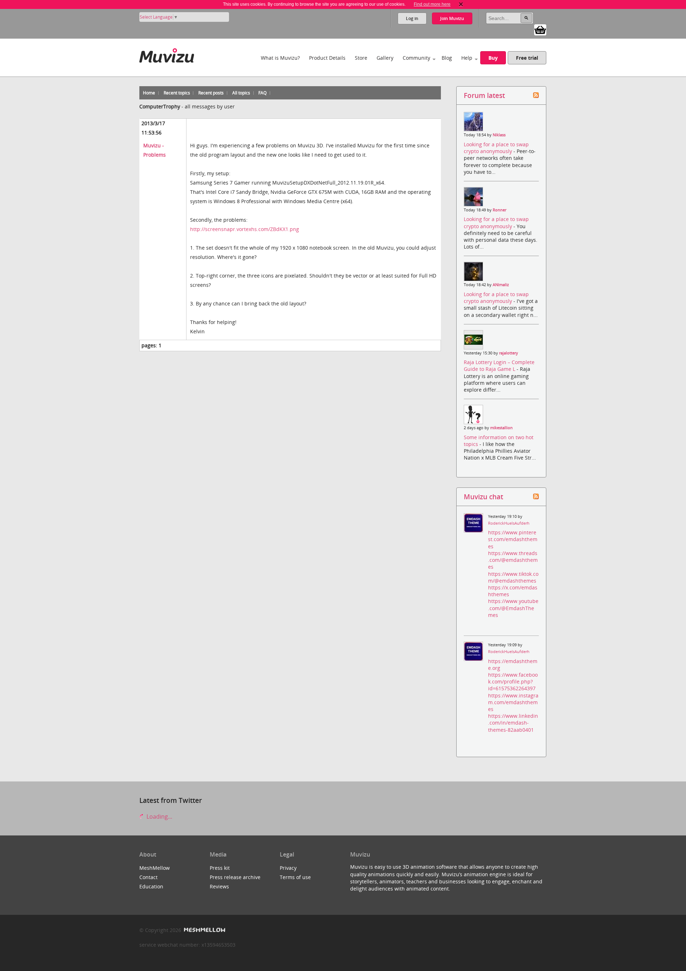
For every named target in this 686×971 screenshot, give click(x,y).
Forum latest (484, 95)
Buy (493, 57)
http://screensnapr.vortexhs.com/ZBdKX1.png (244, 229)
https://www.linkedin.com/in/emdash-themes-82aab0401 (513, 722)
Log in (412, 18)
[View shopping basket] (540, 29)
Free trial (527, 57)
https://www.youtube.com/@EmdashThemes (513, 608)
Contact (148, 877)
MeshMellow (154, 867)
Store (361, 57)
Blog (447, 57)
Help (466, 57)
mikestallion (501, 427)
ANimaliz (501, 284)
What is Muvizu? (280, 57)
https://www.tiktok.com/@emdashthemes (513, 577)
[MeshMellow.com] (204, 930)
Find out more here (432, 4)
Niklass (499, 134)
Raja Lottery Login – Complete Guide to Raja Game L (499, 365)
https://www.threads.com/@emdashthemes (513, 560)
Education (151, 886)
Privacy (288, 867)
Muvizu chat (483, 496)
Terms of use (295, 877)
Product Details (327, 57)
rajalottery (508, 352)
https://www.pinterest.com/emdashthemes (512, 539)
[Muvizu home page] (166, 54)
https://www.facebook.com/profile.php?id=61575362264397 (513, 681)
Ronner (499, 209)
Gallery (385, 57)
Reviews (219, 886)
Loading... (158, 816)
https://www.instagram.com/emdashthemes (513, 702)
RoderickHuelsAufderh (509, 523)
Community (416, 57)
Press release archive (235, 877)
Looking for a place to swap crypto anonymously (496, 148)
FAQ (262, 93)
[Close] (461, 4)
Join (452, 18)
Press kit (220, 867)
